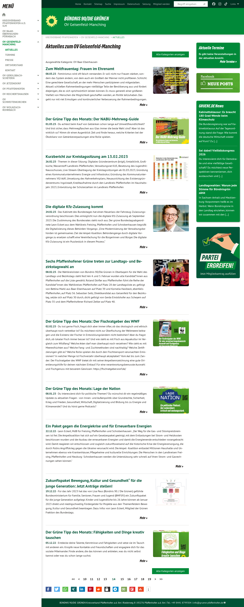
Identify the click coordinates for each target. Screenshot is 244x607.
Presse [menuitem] (9, 60)
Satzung (146, 3)
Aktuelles (118, 37)
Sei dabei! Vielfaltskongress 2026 (217, 152)
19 (149, 579)
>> (161, 579)
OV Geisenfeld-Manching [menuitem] (11, 43)
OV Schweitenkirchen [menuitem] (14, 101)
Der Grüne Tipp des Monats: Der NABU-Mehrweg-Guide (92, 118)
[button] (48, 589)
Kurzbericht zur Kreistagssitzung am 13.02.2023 (87, 156)
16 (129, 579)
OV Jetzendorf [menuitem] (11, 83)
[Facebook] (214, 4)
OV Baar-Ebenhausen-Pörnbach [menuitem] (10, 33)
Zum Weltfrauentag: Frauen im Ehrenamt (80, 68)
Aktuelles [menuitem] (11, 49)
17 (135, 579)
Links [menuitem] (233, 3)
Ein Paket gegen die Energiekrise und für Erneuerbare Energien (99, 426)
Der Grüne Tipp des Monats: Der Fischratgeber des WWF (93, 321)
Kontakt (88, 3)
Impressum (119, 3)
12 (98, 579)
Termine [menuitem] (10, 54)
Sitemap (98, 3)
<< (73, 579)
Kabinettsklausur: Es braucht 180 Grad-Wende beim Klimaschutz (217, 115)
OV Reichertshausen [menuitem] (15, 94)
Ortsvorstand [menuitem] (14, 65)
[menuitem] (78, 4)
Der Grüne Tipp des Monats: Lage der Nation (83, 388)
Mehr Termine (227, 61)
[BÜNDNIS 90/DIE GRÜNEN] (52, 21)
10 (84, 579)
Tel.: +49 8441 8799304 (179, 602)
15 (122, 579)
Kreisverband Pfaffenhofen (62, 37)
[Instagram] (220, 4)
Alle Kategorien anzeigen (170, 54)
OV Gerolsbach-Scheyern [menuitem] (12, 77)
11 (91, 579)
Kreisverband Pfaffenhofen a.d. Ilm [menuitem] (14, 23)
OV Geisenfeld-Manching (95, 37)
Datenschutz (133, 3)
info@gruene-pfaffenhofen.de (208, 602)
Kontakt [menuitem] (10, 70)
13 (105, 579)
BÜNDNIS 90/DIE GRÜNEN (86, 19)
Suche (108, 3)
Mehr (142, 105)
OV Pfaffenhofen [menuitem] (13, 88)
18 (142, 579)
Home (78, 3)
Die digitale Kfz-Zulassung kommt (74, 206)
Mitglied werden (161, 3)
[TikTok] (226, 4)
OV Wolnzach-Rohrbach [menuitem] (11, 109)
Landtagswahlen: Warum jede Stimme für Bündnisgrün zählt (218, 189)
